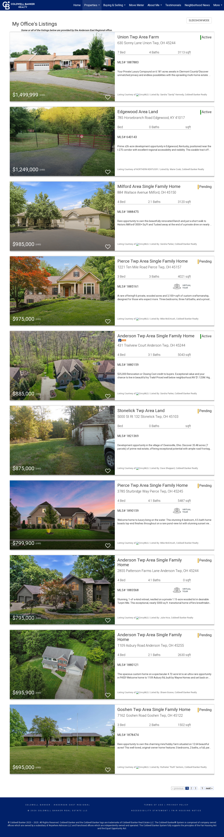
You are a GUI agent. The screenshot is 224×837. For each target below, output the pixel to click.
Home (77, 5)
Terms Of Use (153, 805)
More (218, 6)
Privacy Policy (178, 805)
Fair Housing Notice (186, 811)
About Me (155, 6)
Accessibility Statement (149, 811)
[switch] (107, 96)
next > (209, 788)
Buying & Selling (114, 6)
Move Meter (136, 5)
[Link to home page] (20, 5)
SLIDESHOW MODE (199, 20)
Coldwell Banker (38, 805)
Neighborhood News (197, 5)
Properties (92, 6)
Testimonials (173, 5)
